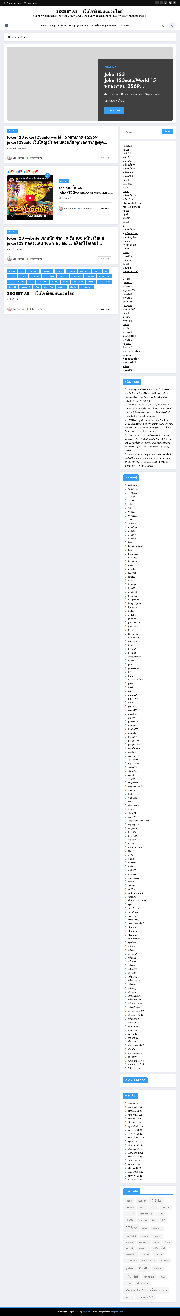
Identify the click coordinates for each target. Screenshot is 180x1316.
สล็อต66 (127, 161)
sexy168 (131, 778)
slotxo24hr (133, 813)
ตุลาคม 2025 (134, 1141)
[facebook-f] (157, 2)
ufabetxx (132, 862)
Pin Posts (124, 25)
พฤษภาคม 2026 (136, 1114)
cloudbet (132, 569)
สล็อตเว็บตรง (130, 165)
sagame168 (133, 759)
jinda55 (127, 153)
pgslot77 (35, 276)
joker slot (127, 241)
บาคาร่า (91, 282)
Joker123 (110, 66)
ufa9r (130, 855)
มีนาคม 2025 (134, 1168)
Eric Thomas (113, 94)
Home (44, 25)
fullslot (131, 580)
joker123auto (154, 94)
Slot (31, 282)
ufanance (132, 874)
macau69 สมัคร (135, 656)
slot (124, 225)
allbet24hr (132, 527)
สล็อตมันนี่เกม (134, 995)
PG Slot (12, 276)
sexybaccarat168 (16, 282)
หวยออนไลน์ (129, 362)
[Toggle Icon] (6, 26)
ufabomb (132, 866)
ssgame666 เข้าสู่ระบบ (138, 820)
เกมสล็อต (132, 1030)
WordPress (87, 1311)
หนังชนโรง (128, 286)
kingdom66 (133, 634)
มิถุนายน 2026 (135, 1110)
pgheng (131, 691)
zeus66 (131, 885)
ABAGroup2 (33, 271)
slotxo (126, 191)
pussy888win (134, 748)
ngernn (97, 271)
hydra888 (132, 607)
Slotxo (55, 282)
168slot (131, 496)
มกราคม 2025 (135, 1175)
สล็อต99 (132, 984)
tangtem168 (133, 828)
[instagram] (170, 2)
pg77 (130, 683)
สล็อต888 (128, 172)
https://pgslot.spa (131, 206)
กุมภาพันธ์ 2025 (135, 1171)
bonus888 (132, 557)
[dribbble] (165, 2)
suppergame (133, 824)
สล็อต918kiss (134, 980)
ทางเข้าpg (133, 912)
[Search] (163, 26)
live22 (126, 324)
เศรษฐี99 (132, 1056)
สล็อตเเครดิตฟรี (135, 1015)
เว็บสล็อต (132, 1049)
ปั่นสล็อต (132, 927)
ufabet (131, 858)
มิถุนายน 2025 (135, 1156)
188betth (142, 1200)
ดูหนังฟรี (127, 297)
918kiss (126, 278)
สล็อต (37, 287)
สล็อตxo (127, 267)
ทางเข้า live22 (134, 908)
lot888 (131, 645)
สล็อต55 (132, 957)
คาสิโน (65, 282)
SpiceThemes (118, 1311)
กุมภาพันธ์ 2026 (135, 1126)
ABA (21, 271)
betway (131, 542)
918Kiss (12, 271)
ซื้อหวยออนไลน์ (131, 358)
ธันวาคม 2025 (135, 1133)
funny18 (131, 588)
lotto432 (132, 649)
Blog (52, 25)
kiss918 (126, 218)
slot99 (126, 157)
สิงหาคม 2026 (135, 1103)
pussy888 (127, 184)
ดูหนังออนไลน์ (130, 233)
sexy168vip (133, 782)
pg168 (126, 149)
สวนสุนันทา (133, 1022)
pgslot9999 (49, 276)
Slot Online (42, 282)
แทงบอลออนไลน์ (136, 1060)
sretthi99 (132, 816)
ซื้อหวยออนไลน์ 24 (137, 900)
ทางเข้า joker (129, 237)
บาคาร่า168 (129, 309)
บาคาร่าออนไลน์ (104, 282)
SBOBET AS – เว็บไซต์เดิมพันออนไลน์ (89, 11)
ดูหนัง (126, 328)
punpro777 (128, 355)
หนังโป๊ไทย (128, 199)
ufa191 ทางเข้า (135, 847)
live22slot (132, 641)
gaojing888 (133, 592)
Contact (62, 25)
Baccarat (47, 271)
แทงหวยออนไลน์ (136, 1064)
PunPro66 (63, 276)
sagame (131, 755)
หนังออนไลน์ (129, 336)
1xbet (130, 504)
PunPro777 (76, 276)
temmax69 (132, 835)
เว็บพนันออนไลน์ (86, 287)
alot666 (131, 531)
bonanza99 (133, 553)
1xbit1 (130, 508)
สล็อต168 (128, 370)
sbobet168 (133, 771)
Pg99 (130, 687)
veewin (131, 881)
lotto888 (132, 653)
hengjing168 (133, 599)
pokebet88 (133, 721)
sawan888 (132, 767)
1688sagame (134, 492)
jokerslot (127, 260)
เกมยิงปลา (61, 287)
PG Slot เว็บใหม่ (135, 679)
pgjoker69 (133, 698)
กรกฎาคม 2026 (135, 1107)
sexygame (132, 790)
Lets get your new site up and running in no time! (93, 25)
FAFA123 (132, 572)
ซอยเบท (132, 896)
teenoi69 (132, 832)
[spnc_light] (172, 25)
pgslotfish (132, 713)
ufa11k (131, 843)
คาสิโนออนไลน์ (78, 282)
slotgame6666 (134, 805)
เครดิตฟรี (132, 1034)
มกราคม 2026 (135, 1130)
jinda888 (132, 614)
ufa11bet (132, 839)
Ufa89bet (132, 851)
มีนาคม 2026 (134, 1122)
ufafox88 (132, 870)
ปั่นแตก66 (12, 287)
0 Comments (36, 158)
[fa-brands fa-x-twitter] (161, 2)
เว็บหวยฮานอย (135, 1053)
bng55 (131, 550)
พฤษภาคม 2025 (136, 1160)
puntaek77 (132, 732)
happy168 (132, 595)
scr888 (131, 774)
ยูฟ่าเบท (132, 946)
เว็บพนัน (73, 287)
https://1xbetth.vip (132, 203)
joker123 (127, 146)
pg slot (126, 214)
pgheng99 (128, 317)
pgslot (126, 180)
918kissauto (133, 515)
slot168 (131, 801)
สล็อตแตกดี (133, 1018)
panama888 (133, 668)
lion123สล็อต (134, 637)
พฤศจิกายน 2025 (136, 1137)
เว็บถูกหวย (133, 1037)
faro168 (131, 576)
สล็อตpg (132, 988)
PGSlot (23, 276)
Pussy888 (90, 276)
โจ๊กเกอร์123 (129, 245)
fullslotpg (127, 320)
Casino (59, 271)
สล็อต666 (132, 965)
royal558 (132, 752)
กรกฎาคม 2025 (135, 1152)
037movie (132, 485)
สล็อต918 (132, 976)
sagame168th (104, 276)
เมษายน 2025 (134, 1164)
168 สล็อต (133, 489)
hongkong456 (134, 603)
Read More (114, 110)
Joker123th (84, 271)
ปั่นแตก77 (132, 935)
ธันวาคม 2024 (135, 1179)
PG (106, 271)
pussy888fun (133, 740)
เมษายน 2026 (134, 1118)
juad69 (131, 630)
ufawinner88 (133, 877)
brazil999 (132, 561)
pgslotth (131, 717)
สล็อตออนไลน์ (48, 287)
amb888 (132, 534)
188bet (131, 500)
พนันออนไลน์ (25, 287)
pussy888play (134, 744)
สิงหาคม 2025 (135, 1149)
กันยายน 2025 (135, 1145)
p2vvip (131, 664)
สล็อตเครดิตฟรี (135, 1003)
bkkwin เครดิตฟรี (136, 546)
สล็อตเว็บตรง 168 (136, 1011)
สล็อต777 (132, 969)
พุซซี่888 (132, 942)
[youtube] (174, 2)
